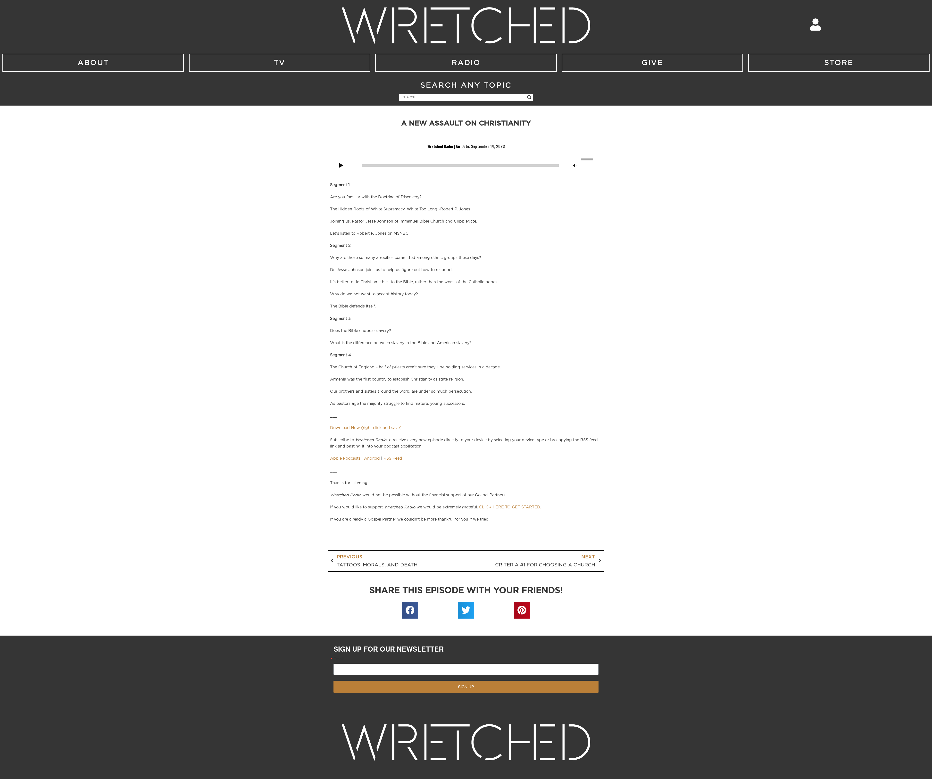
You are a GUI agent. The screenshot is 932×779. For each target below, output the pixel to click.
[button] (410, 610)
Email (338, 659)
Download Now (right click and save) (365, 428)
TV (279, 62)
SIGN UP (466, 686)
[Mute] (575, 166)
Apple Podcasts (345, 458)
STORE (838, 62)
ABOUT (93, 62)
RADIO (466, 62)
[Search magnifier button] (529, 97)
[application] (466, 165)
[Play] (341, 166)
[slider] (588, 159)
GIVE (652, 62)
